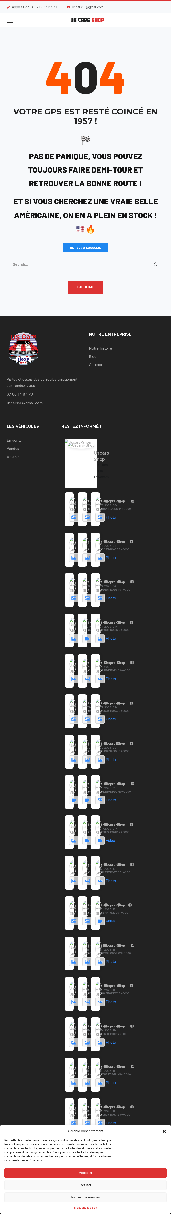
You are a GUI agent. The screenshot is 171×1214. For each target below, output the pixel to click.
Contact (95, 364)
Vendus (13, 448)
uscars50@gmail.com (87, 7)
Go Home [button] (85, 287)
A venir (13, 457)
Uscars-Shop (102, 456)
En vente (14, 440)
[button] (164, 1131)
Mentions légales (85, 1207)
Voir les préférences (85, 1197)
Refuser (85, 1185)
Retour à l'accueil (85, 248)
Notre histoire (100, 348)
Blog (92, 356)
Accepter (85, 1173)
